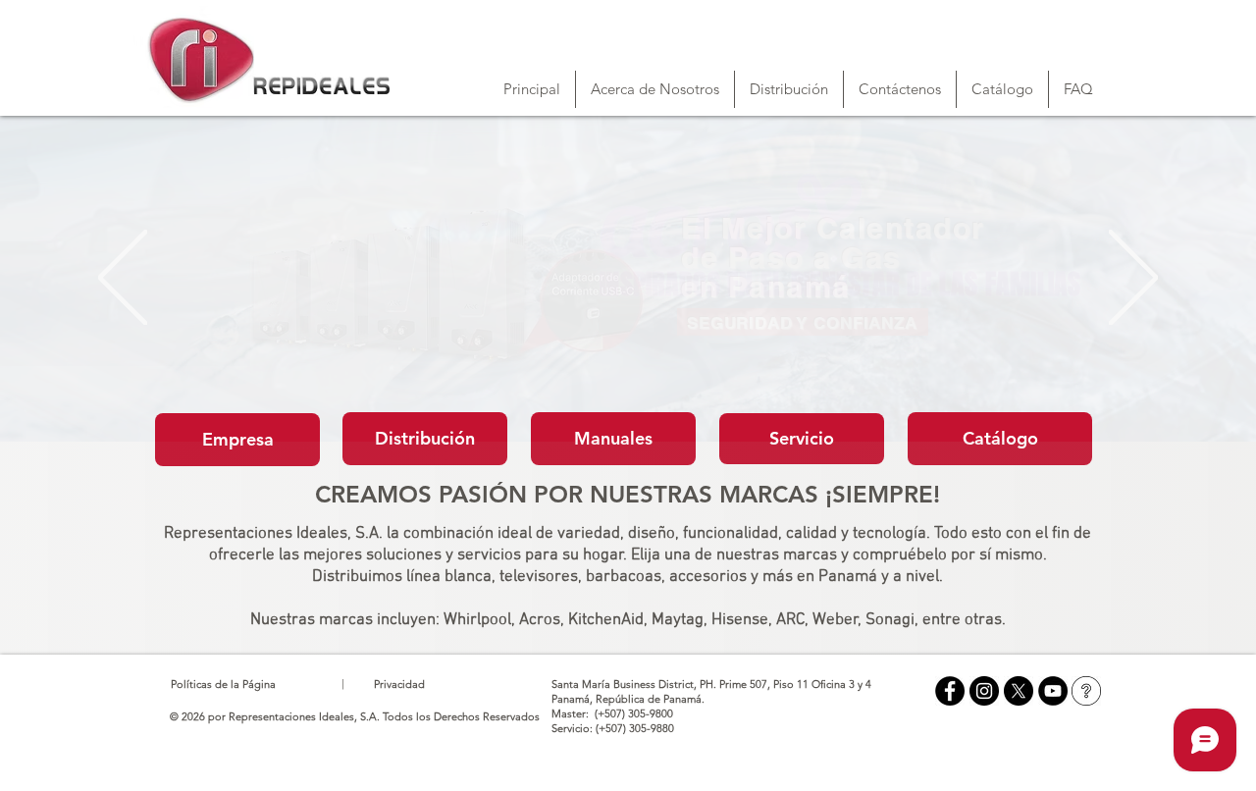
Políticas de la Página (223, 684)
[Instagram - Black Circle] (984, 691)
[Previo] (122, 279)
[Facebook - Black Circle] (950, 691)
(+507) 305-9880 (635, 728)
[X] (1018, 691)
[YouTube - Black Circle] (1053, 691)
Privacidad (399, 684)
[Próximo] (1133, 279)
